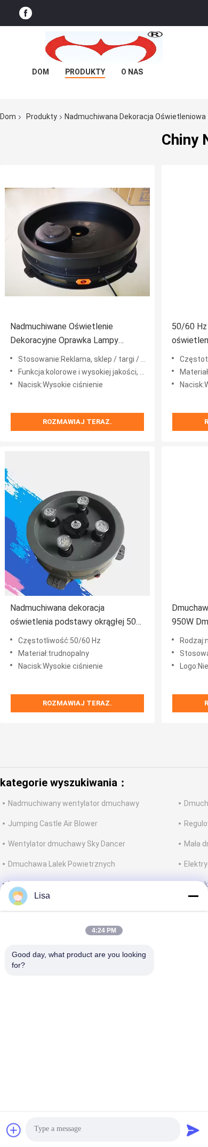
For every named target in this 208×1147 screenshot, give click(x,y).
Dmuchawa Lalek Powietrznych (61, 864)
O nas (132, 72)
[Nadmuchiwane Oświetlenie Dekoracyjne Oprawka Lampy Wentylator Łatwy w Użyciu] (77, 242)
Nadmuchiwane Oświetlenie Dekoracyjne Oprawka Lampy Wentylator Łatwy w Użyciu (64, 334)
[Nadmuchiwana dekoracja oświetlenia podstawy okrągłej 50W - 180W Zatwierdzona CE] (77, 523)
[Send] (193, 1130)
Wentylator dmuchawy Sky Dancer (66, 844)
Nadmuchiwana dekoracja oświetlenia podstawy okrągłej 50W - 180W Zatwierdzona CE (76, 616)
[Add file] (13, 1130)
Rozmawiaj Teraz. (77, 422)
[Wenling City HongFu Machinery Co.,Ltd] (104, 47)
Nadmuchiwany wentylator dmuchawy (73, 803)
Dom (40, 72)
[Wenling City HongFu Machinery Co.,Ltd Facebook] (25, 13)
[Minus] (193, 896)
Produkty (85, 72)
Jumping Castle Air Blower (53, 823)
